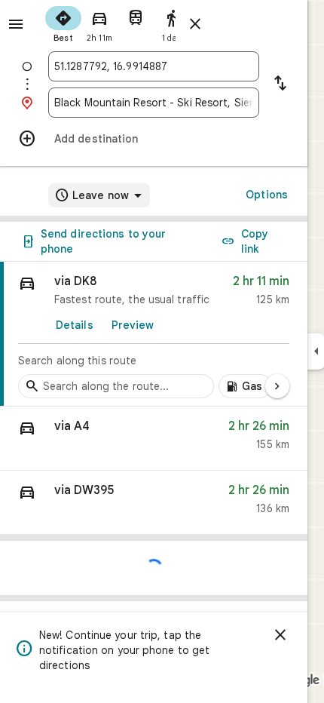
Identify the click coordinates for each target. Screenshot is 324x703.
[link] (153, 334)
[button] (153, 439)
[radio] (63, 22)
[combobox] (153, 66)
